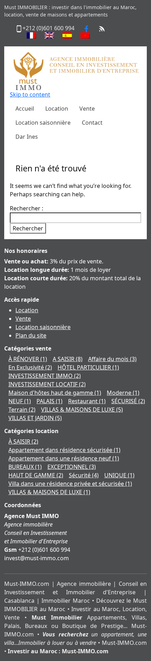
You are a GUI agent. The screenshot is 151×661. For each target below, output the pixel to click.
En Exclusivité (30, 367)
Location (26, 310)
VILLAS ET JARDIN (35, 418)
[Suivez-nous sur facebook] (86, 28)
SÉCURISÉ (128, 401)
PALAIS (50, 401)
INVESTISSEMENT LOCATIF (47, 384)
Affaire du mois (112, 359)
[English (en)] (49, 35)
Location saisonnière (43, 327)
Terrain (21, 409)
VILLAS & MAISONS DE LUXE (82, 409)
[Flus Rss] (101, 28)
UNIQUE (119, 475)
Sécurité (84, 475)
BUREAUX (25, 467)
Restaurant (87, 401)
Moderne (123, 393)
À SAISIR (23, 441)
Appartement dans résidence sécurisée (64, 450)
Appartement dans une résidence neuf (63, 458)
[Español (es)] (67, 35)
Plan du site (30, 335)
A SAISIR (68, 359)
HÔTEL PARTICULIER (88, 367)
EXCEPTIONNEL (71, 467)
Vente (23, 318)
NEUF (19, 401)
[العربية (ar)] (85, 35)
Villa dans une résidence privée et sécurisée (70, 483)
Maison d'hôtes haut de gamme (54, 393)
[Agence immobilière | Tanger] (75, 70)
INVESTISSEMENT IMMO (44, 376)
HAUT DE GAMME (35, 475)
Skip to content (30, 94)
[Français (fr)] (31, 35)
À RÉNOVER (27, 359)
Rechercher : (26, 208)
